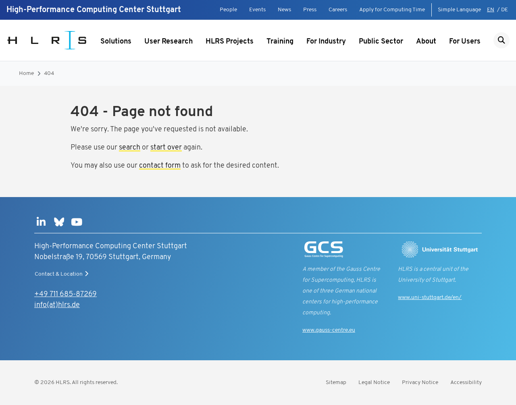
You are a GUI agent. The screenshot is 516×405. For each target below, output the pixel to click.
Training (279, 42)
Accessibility (466, 383)
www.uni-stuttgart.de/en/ (430, 298)
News (284, 10)
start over (166, 148)
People (228, 10)
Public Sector (381, 42)
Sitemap (336, 383)
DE (504, 10)
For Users (465, 42)
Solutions (115, 42)
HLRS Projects (230, 42)
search (129, 148)
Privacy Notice (420, 383)
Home (26, 74)
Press (309, 10)
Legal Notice (374, 383)
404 (49, 74)
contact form (160, 166)
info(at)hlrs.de (57, 305)
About (426, 42)
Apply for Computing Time (392, 10)
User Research (168, 42)
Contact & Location (59, 274)
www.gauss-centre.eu (328, 330)
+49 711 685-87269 (65, 294)
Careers (338, 10)
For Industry (326, 42)
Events (257, 10)
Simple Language (459, 10)
